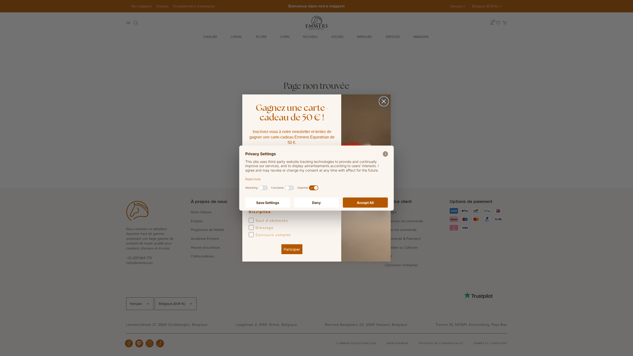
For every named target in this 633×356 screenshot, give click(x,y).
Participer (292, 249)
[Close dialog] (383, 101)
